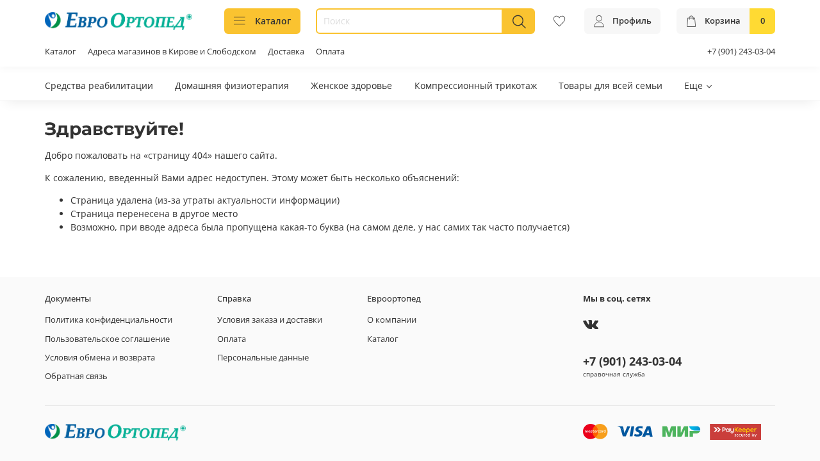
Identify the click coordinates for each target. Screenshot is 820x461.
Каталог (273, 21)
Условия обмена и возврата (100, 357)
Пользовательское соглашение (107, 339)
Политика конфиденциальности (108, 319)
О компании (391, 319)
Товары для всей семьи (610, 85)
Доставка (286, 51)
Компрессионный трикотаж (475, 85)
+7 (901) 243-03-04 (741, 51)
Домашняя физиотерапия (232, 85)
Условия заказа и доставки (269, 319)
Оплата (330, 51)
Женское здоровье (351, 85)
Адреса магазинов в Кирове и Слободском (172, 51)
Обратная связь (76, 376)
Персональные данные (263, 357)
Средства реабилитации (99, 85)
